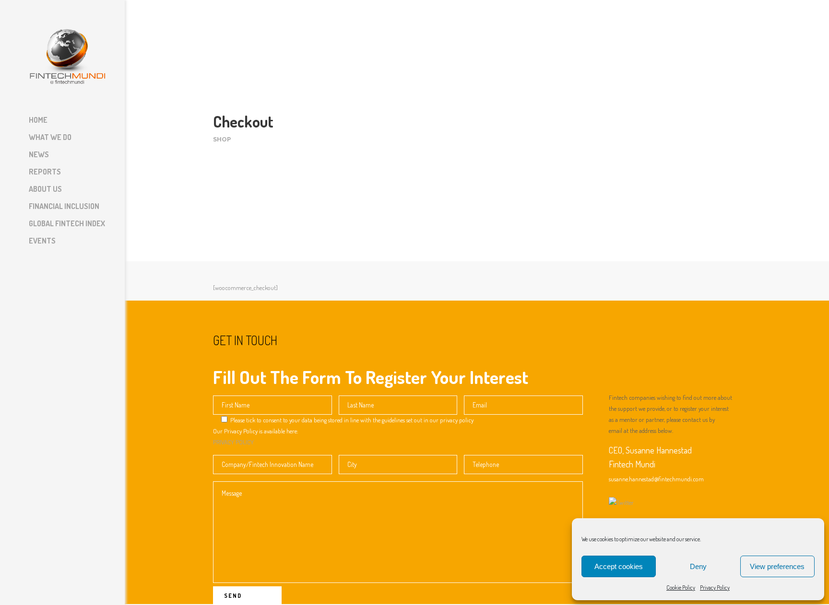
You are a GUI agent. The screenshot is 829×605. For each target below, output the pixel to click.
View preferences (777, 566)
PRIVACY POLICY (233, 442)
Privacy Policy (715, 587)
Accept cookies (618, 566)
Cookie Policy (680, 587)
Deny (698, 566)
